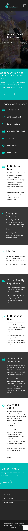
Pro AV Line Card (8, 502)
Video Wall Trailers (9, 494)
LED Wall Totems (8, 498)
